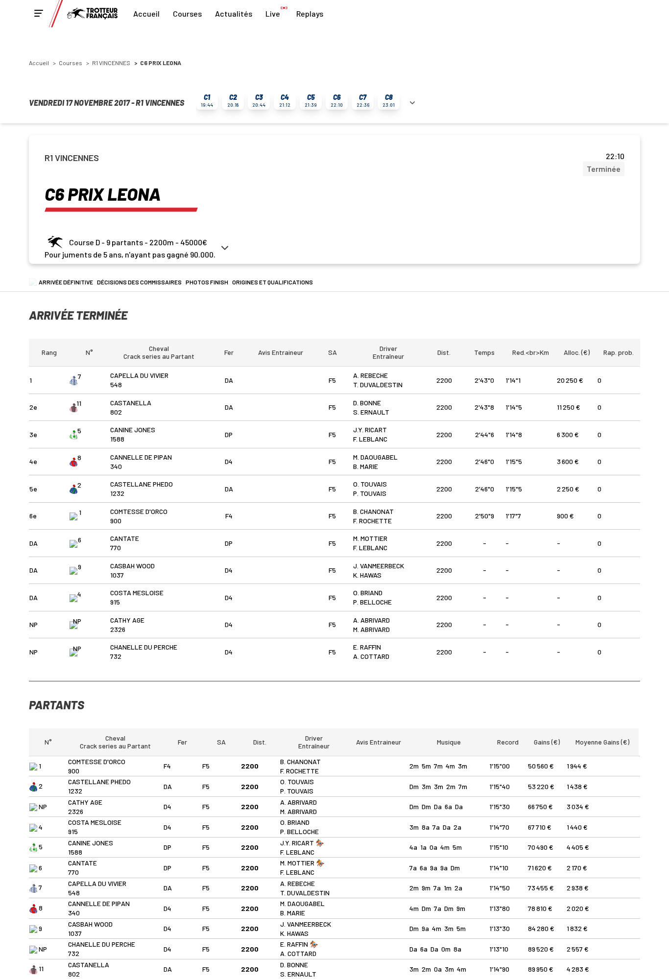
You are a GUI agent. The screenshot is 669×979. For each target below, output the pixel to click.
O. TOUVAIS (370, 484)
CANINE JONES (132, 429)
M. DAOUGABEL (375, 457)
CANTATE (124, 538)
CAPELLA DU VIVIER (139, 375)
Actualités (233, 13)
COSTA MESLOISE (137, 592)
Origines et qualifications (272, 282)
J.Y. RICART (370, 429)
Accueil (146, 13)
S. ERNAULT (371, 412)
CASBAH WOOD (132, 565)
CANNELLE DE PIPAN (141, 457)
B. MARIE (365, 466)
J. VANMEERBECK (378, 565)
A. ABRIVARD (371, 620)
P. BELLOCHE (372, 602)
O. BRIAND (367, 592)
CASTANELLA (130, 402)
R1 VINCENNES (111, 62)
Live (272, 13)
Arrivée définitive (66, 282)
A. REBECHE (370, 375)
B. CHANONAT (373, 511)
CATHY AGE (127, 620)
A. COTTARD (371, 656)
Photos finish (207, 282)
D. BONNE (367, 402)
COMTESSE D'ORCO (138, 511)
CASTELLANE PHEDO (141, 484)
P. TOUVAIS (369, 493)
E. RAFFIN (367, 647)
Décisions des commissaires (139, 282)
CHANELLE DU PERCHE (143, 647)
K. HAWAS (367, 575)
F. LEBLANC (370, 439)
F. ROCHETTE (372, 520)
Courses (187, 13)
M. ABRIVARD (371, 629)
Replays (309, 13)
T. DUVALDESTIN (378, 384)
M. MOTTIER (370, 538)
